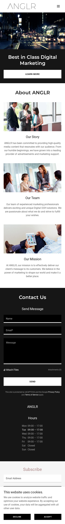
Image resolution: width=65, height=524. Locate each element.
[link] (22, 6)
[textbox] (32, 319)
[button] (58, 6)
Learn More (32, 74)
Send (32, 381)
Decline (17, 517)
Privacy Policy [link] (54, 392)
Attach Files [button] (12, 369)
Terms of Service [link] (31, 395)
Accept (48, 517)
